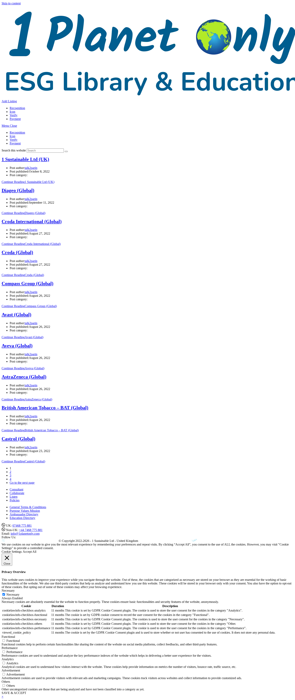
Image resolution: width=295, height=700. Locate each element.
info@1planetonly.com (25, 533)
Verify (13, 139)
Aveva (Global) (17, 345)
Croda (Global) (17, 252)
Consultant (16, 489)
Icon (12, 136)
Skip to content (11, 3)
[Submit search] (66, 151)
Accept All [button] (29, 551)
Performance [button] (10, 648)
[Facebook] (17, 537)
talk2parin (31, 168)
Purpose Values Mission (25, 510)
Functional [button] (8, 636)
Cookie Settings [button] (12, 551)
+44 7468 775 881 (31, 530)
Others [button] (6, 681)
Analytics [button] (8, 659)
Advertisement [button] (11, 670)
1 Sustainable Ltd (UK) (25, 159)
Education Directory (22, 518)
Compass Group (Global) (27, 283)
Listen (13, 496)
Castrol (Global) (18, 438)
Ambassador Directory (24, 514)
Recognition (17, 132)
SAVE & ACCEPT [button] (14, 693)
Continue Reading (28, 182)
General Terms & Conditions (28, 507)
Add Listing (9, 101)
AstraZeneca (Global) (24, 376)
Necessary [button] (8, 590)
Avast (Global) (16, 314)
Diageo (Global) (18, 190)
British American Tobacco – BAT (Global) (45, 407)
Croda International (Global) (32, 221)
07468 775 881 (22, 525)
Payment (15, 143)
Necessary (12, 594)
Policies (14, 500)
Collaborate (17, 493)
